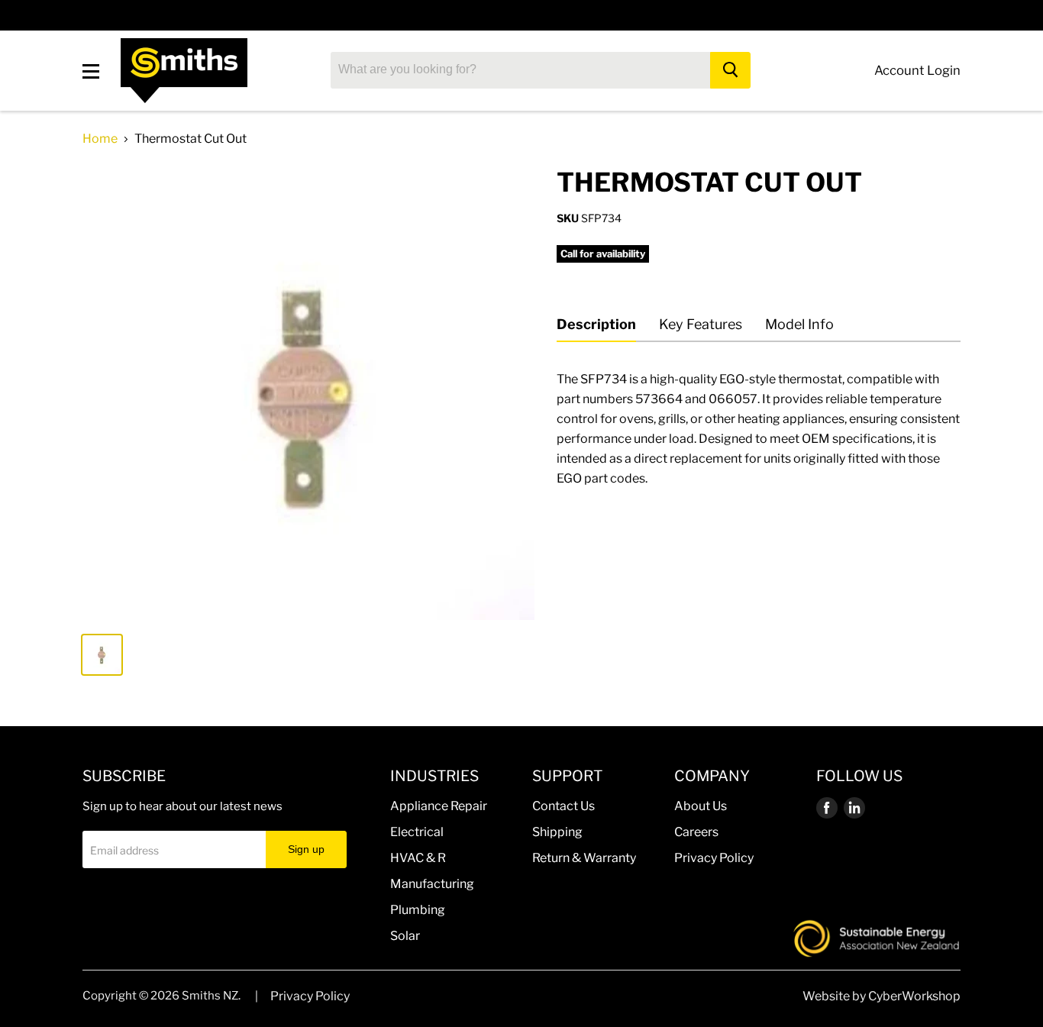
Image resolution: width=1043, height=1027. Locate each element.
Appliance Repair (438, 806)
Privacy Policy (714, 858)
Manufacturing (432, 884)
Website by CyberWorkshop (881, 996)
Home (100, 139)
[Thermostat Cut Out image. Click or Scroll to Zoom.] (308, 393)
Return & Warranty (584, 858)
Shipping (557, 832)
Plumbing (417, 910)
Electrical (417, 832)
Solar (405, 935)
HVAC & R (418, 858)
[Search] (730, 70)
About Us (700, 806)
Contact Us (563, 806)
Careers (696, 832)
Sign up (306, 849)
